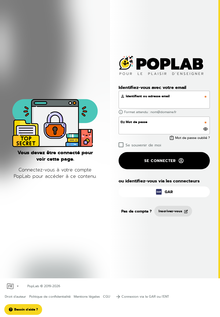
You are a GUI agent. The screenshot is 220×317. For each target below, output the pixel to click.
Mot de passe (136, 122)
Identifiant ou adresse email (148, 96)
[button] (164, 191)
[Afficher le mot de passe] (205, 129)
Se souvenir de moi (143, 145)
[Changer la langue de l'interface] (12, 286)
